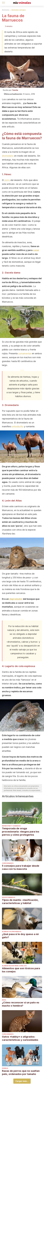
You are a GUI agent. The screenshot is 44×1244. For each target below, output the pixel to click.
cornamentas (24, 353)
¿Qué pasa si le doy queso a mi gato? (20, 936)
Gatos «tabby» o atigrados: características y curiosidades (20, 1038)
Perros (5, 1068)
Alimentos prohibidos (11, 931)
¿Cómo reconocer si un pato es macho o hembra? (20, 1004)
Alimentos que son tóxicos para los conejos (21, 970)
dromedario (8, 155)
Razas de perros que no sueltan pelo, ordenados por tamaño (21, 1072)
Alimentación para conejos (14, 966)
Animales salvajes (18, 10)
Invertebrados (8, 897)
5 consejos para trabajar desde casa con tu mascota (20, 867)
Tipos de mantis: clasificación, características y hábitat (20, 902)
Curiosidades (7, 863)
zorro (7, 180)
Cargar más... (22, 1081)
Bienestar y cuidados (11, 826)
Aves (4, 1000)
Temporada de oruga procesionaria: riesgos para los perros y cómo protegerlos (20, 831)
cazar (36, 250)
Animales (5, 10)
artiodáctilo (17, 426)
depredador (15, 599)
